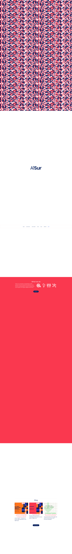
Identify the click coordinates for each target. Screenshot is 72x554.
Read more (36, 291)
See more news (36, 525)
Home (23, 226)
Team (38, 226)
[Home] (36, 167)
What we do (28, 226)
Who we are (33, 226)
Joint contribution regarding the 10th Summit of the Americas (51, 515)
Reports (45, 226)
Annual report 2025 (36, 514)
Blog (41, 226)
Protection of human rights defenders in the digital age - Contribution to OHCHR (21, 515)
